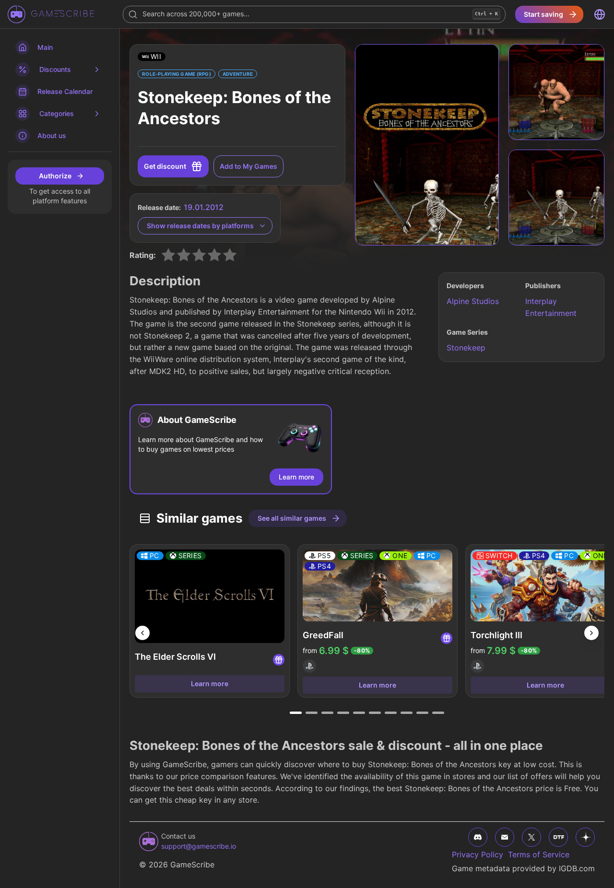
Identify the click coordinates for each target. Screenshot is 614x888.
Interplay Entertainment (551, 307)
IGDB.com (577, 868)
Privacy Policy (477, 854)
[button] (151, 56)
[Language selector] (599, 14)
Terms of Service (538, 854)
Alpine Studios (473, 301)
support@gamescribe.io (198, 846)
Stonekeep (466, 347)
